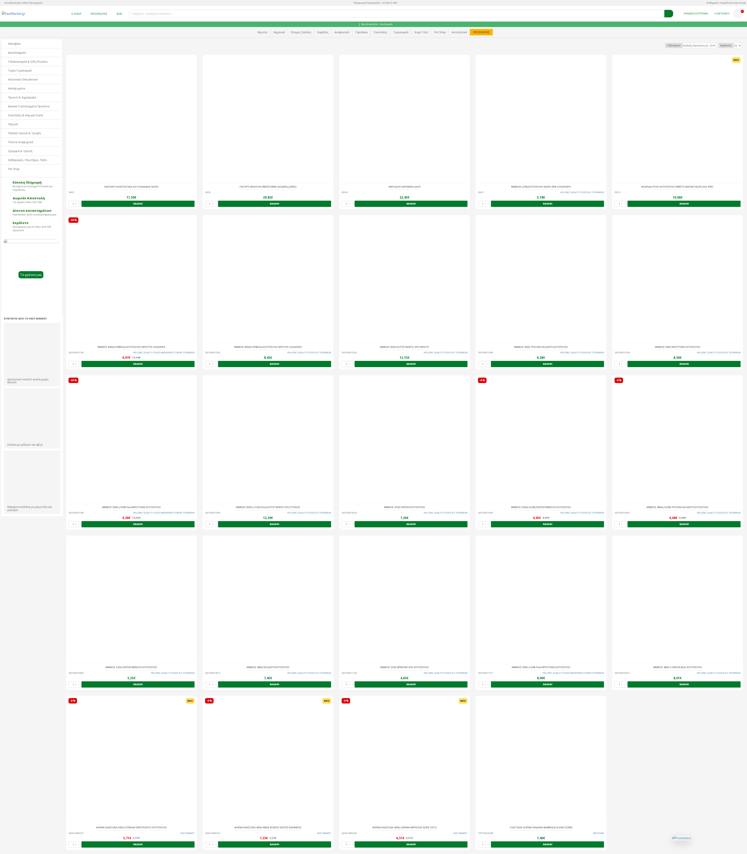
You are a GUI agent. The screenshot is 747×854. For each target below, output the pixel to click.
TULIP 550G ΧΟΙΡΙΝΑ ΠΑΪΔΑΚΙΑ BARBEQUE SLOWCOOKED (541, 827)
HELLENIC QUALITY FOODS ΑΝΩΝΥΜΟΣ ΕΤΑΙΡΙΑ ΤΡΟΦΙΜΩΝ (164, 352)
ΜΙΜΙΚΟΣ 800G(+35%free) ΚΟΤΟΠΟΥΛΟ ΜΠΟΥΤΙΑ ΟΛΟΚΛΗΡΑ (268, 347)
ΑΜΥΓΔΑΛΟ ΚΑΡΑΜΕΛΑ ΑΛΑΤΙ (404, 186)
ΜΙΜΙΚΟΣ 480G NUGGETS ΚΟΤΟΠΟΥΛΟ (268, 667)
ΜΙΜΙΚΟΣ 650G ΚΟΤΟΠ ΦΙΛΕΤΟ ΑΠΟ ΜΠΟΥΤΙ (404, 347)
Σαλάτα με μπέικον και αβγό (25, 444)
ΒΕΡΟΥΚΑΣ (598, 833)
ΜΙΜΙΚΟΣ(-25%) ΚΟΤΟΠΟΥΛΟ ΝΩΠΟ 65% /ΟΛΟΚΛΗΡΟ (541, 186)
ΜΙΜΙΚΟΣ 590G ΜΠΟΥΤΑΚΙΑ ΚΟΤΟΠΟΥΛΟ (677, 347)
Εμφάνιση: (726, 45)
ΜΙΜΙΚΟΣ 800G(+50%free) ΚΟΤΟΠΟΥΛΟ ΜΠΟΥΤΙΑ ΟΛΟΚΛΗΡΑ (131, 347)
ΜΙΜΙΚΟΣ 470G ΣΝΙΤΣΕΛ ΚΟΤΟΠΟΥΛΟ (404, 507)
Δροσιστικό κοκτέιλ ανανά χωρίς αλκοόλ (27, 381)
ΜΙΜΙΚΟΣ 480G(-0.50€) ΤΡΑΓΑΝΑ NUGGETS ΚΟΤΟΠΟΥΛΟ (677, 507)
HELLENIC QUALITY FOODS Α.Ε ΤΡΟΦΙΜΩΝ (582, 192)
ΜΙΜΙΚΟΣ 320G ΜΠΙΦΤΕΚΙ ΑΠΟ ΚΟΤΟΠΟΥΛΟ (404, 667)
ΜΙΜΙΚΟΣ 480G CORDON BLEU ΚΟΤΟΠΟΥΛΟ (677, 667)
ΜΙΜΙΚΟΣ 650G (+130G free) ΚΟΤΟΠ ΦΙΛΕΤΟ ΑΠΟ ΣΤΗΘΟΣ (268, 507)
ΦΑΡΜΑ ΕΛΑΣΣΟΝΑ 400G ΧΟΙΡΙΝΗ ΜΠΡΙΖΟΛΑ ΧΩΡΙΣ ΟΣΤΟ (404, 827)
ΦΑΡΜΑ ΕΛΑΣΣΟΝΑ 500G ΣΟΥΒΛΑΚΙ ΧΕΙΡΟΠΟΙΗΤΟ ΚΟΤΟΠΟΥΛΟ (131, 827)
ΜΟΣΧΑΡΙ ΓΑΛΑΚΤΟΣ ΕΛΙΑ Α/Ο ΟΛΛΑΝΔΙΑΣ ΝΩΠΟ (131, 186)
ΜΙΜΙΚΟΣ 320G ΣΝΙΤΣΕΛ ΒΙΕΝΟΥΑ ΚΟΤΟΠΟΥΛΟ (131, 667)
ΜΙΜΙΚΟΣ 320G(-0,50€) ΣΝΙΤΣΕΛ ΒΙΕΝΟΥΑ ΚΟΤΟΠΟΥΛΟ (541, 507)
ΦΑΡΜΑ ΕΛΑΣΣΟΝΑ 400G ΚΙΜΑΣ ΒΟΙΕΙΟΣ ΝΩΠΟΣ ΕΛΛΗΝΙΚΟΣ (268, 827)
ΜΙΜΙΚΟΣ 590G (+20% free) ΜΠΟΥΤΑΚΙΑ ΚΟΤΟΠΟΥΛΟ (541, 667)
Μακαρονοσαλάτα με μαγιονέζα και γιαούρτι (29, 508)
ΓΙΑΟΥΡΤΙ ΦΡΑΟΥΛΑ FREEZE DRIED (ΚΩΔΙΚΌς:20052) (268, 186)
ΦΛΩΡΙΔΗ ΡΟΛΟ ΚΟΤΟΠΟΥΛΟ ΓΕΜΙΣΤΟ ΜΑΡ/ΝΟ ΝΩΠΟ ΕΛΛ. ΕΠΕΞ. (677, 186)
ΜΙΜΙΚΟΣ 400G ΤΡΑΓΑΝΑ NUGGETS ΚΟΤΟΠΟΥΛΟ (541, 347)
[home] (356, 25)
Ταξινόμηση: (674, 45)
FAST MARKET (187, 833)
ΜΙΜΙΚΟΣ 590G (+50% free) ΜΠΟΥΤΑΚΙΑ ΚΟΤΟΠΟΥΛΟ (131, 507)
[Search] (668, 13)
